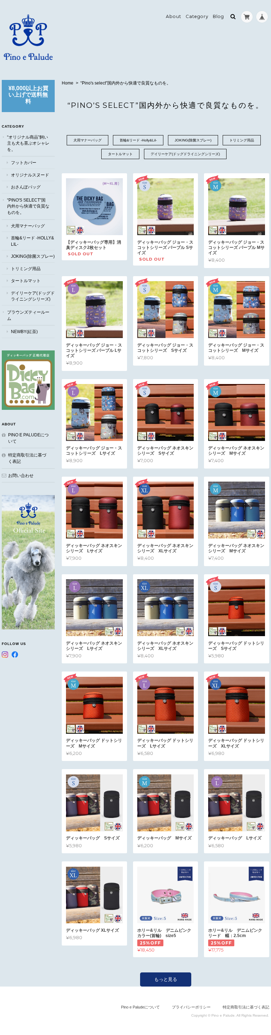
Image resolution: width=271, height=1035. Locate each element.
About (173, 16)
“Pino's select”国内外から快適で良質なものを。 (28, 206)
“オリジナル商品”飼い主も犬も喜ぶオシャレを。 (28, 143)
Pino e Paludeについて (28, 437)
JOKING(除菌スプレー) (193, 140)
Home (67, 83)
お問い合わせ (21, 475)
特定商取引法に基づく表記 (27, 458)
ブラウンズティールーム (28, 315)
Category (197, 16)
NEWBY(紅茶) (24, 331)
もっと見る (165, 979)
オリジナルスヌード (30, 175)
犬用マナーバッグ (87, 140)
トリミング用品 (241, 140)
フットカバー (23, 162)
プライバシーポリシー (191, 1007)
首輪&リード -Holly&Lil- (138, 140)
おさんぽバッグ (26, 187)
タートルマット (120, 154)
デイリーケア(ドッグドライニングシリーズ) (185, 154)
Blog (218, 16)
